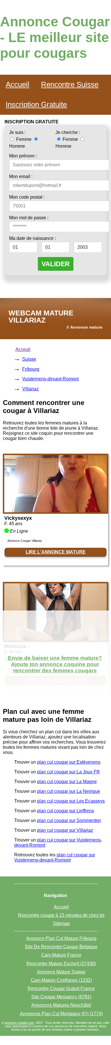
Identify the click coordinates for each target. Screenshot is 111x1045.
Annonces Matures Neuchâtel (61, 1005)
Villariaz (30, 388)
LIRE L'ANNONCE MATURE (56, 552)
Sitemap (61, 923)
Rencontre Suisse (69, 84)
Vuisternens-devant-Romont (50, 378)
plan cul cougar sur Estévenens (68, 762)
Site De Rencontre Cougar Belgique (61, 946)
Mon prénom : (23, 155)
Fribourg (30, 369)
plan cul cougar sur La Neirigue (68, 791)
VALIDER (56, 264)
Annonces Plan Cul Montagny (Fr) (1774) (61, 1013)
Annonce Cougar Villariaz (24, 540)
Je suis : (17, 132)
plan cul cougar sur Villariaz (65, 830)
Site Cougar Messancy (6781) (61, 996)
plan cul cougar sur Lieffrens (65, 810)
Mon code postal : (27, 197)
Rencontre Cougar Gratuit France (61, 988)
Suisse (29, 359)
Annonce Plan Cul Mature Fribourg (61, 938)
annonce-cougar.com (19, 1022)
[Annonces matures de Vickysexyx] (55, 510)
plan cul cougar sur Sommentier (69, 820)
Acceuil (22, 349)
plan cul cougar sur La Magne (67, 781)
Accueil (17, 84)
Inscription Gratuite (36, 104)
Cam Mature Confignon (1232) (61, 980)
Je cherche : (68, 132)
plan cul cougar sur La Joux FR (68, 771)
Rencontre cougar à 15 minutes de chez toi (61, 915)
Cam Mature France (61, 955)
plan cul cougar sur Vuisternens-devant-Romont (54, 857)
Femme (24, 139)
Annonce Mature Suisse (61, 971)
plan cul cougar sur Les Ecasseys (71, 801)
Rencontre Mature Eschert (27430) (61, 963)
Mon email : (20, 176)
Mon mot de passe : (28, 217)
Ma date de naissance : (32, 238)
